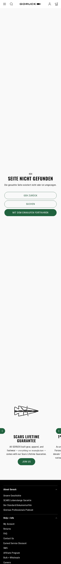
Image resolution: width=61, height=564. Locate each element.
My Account (8, 524)
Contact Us (8, 538)
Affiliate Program (11, 553)
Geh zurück (30, 195)
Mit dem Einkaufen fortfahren (30, 212)
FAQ (5, 533)
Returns (7, 528)
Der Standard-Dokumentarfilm (17, 505)
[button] (4, 4)
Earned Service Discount (15, 543)
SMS (5, 548)
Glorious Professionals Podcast (18, 510)
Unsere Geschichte (12, 495)
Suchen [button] (30, 204)
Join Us (26, 461)
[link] (49, 4)
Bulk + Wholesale (11, 557)
